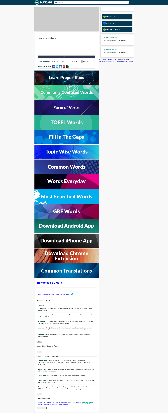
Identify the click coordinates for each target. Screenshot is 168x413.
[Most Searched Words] (66, 203)
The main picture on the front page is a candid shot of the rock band (62, 375)
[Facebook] (54, 67)
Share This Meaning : (45, 66)
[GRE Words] (66, 218)
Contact (131, 61)
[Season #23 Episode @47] (92, 403)
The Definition (55, 61)
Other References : (44, 61)
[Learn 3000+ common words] (66, 173)
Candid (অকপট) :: (43, 375)
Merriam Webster (76, 61)
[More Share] (67, 67)
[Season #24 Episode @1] (83, 403)
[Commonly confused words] (66, 99)
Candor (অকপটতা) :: (43, 380)
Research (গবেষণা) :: (44, 334)
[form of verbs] (66, 114)
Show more (66, 57)
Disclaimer (124, 61)
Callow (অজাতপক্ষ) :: (43, 369)
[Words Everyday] (66, 188)
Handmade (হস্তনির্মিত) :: (45, 315)
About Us (111, 61)
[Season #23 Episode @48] (90, 403)
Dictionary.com (65, 61)
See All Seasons (42, 408)
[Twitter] (57, 67)
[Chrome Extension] (66, 262)
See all (39, 341)
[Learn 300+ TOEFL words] (66, 129)
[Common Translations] (66, 277)
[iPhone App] (66, 248)
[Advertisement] (66, 19)
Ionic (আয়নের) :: (42, 321)
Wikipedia (85, 61)
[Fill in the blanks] (66, 144)
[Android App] (66, 233)
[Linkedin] (61, 67)
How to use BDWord (49, 282)
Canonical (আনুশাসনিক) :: (45, 387)
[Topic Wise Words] (66, 159)
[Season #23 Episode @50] (85, 403)
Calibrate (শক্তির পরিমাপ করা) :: (46, 360)
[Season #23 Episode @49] (87, 403)
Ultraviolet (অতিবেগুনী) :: (44, 328)
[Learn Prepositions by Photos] (66, 84)
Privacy (118, 61)
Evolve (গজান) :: (42, 308)
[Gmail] (64, 67)
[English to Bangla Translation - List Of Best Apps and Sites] (72, 295)
